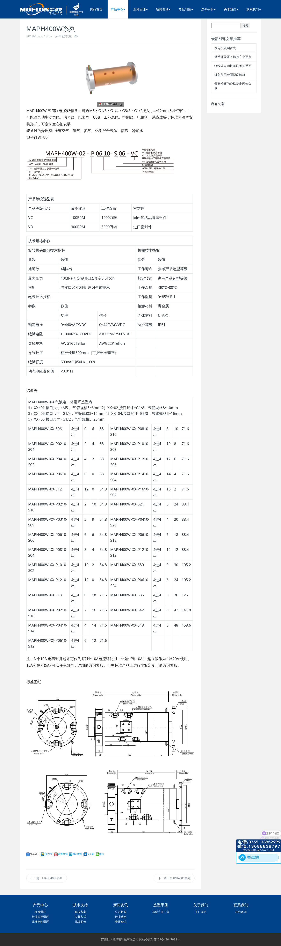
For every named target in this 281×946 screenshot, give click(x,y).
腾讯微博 (77, 854)
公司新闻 (120, 912)
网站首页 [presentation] (96, 9)
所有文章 (217, 104)
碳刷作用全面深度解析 (229, 75)
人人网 (90, 854)
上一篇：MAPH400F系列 (47, 878)
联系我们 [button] (252, 9)
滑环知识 (120, 922)
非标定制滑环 (40, 922)
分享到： (35, 854)
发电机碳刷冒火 (225, 48)
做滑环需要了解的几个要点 (232, 57)
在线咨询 (241, 912)
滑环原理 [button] (139, 9)
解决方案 (80, 912)
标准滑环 (40, 912)
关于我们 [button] (230, 9)
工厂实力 (201, 912)
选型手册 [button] (207, 9)
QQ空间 (48, 854)
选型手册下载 (160, 912)
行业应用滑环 (40, 917)
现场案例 (80, 922)
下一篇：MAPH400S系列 (174, 878)
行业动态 (120, 917)
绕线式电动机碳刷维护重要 (232, 66)
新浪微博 (63, 854)
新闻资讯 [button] (162, 9)
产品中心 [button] (117, 9)
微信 (101, 854)
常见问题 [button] (185, 9)
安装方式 (80, 917)
